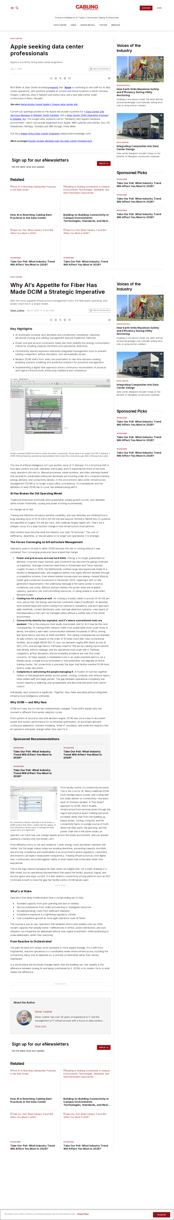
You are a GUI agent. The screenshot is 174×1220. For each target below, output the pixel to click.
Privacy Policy (83, 1214)
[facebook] (51, 78)
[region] (87, 1215)
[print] (109, 78)
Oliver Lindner (17, 310)
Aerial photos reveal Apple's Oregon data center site (49, 104)
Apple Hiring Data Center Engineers (40, 133)
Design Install (88, 25)
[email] (69, 78)
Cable (73, 25)
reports (54, 87)
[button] (12, 8)
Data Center (60, 25)
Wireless (115, 25)
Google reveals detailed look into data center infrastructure (60, 141)
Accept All (161, 1215)
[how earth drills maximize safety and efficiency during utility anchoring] (140, 69)
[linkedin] (56, 78)
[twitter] (60, 78)
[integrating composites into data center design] (140, 126)
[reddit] (65, 78)
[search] (17, 8)
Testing (103, 25)
